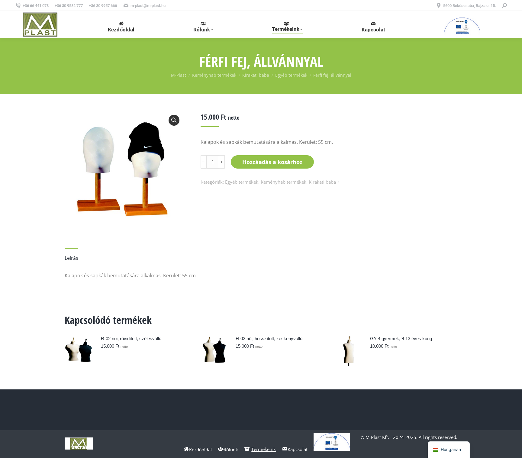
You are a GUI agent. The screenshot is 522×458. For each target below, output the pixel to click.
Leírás (71, 258)
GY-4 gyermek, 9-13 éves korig (401, 338)
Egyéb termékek (241, 182)
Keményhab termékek (283, 182)
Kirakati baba (322, 182)
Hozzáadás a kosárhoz (272, 162)
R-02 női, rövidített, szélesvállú (131, 338)
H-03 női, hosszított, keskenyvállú (269, 338)
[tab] (71, 255)
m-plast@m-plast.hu (148, 5)
